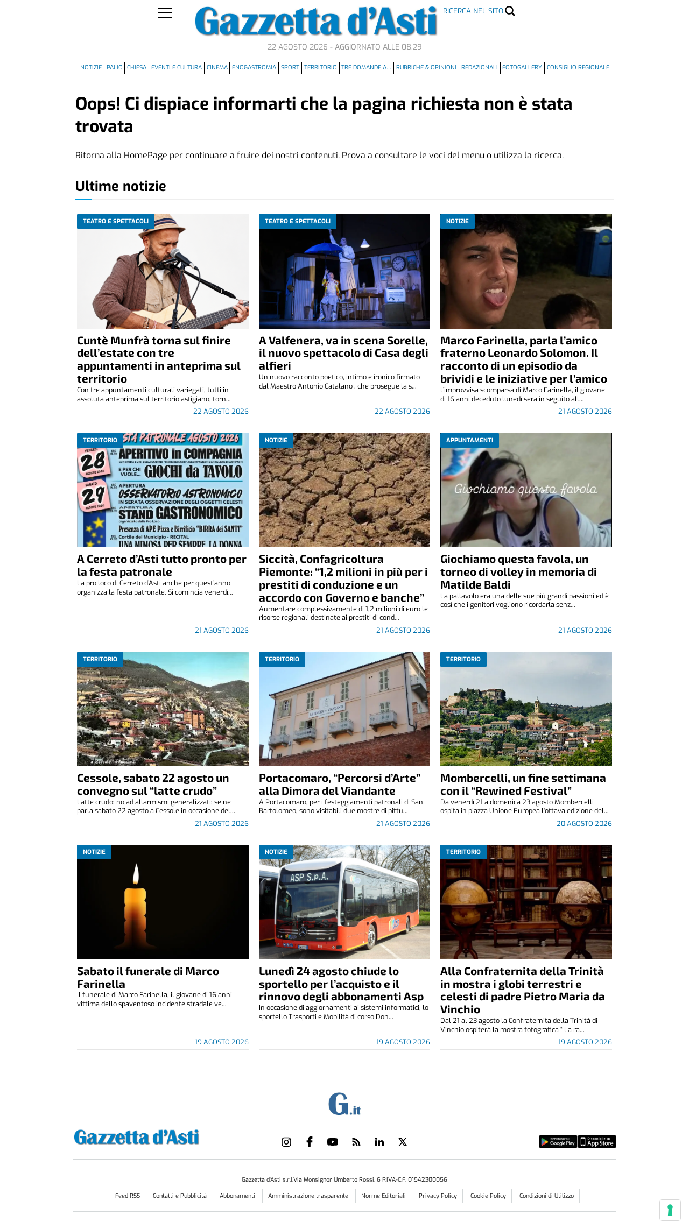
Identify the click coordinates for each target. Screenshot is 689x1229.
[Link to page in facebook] (309, 1142)
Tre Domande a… (366, 67)
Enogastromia (254, 67)
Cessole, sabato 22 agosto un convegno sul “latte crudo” (153, 784)
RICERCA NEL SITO (473, 11)
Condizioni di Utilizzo (546, 1196)
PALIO (115, 67)
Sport (290, 67)
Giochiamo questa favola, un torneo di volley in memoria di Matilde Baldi (518, 571)
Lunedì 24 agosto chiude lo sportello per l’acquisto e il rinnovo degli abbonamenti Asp (341, 983)
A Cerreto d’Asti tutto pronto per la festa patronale (162, 565)
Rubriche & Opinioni (426, 67)
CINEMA (217, 67)
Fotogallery (522, 67)
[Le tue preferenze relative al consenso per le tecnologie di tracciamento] (670, 1210)
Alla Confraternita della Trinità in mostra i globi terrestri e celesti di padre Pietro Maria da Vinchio (522, 990)
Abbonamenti (238, 1196)
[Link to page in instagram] (286, 1142)
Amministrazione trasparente (309, 1196)
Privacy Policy (438, 1196)
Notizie (91, 67)
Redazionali (479, 67)
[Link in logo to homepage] (163, 1135)
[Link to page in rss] (356, 1142)
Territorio (320, 67)
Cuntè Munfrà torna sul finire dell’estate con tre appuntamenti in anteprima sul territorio (159, 359)
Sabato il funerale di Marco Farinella (148, 977)
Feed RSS (128, 1196)
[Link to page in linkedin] (379, 1142)
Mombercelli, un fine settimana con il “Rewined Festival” (523, 784)
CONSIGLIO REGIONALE (578, 67)
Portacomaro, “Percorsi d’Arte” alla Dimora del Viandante (339, 784)
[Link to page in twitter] (402, 1142)
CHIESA (136, 67)
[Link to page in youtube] (332, 1142)
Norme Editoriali (384, 1196)
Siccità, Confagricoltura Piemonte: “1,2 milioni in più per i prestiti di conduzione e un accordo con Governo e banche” (343, 578)
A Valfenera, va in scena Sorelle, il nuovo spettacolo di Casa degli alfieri (343, 352)
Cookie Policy (488, 1196)
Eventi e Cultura (176, 67)
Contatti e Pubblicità (180, 1196)
